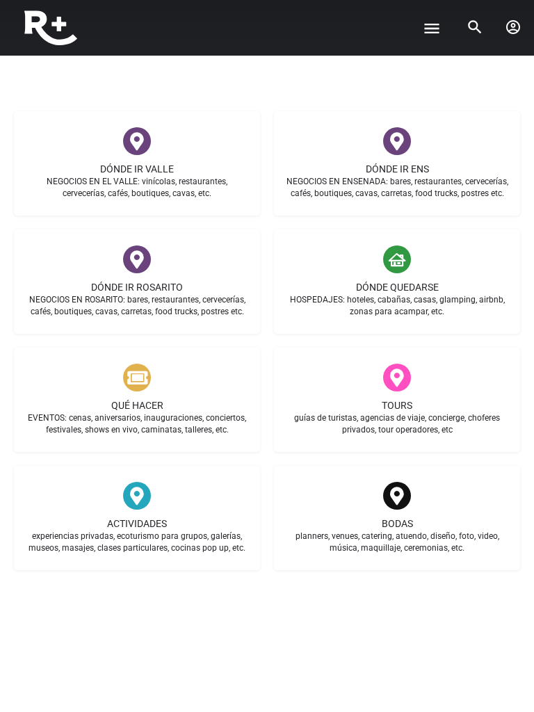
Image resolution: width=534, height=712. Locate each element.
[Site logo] (52, 27)
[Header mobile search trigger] (475, 27)
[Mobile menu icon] (432, 28)
